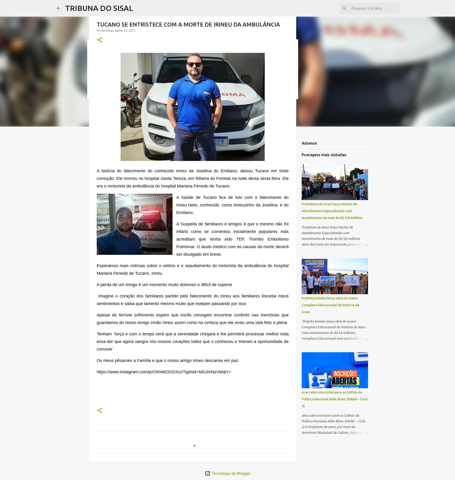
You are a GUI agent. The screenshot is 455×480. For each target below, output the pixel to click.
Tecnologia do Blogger (230, 473)
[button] (99, 40)
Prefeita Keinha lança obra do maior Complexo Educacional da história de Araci (330, 305)
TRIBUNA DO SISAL (99, 8)
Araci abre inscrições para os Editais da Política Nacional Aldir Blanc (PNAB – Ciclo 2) (335, 399)
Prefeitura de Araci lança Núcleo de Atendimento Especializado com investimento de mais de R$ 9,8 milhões (332, 211)
